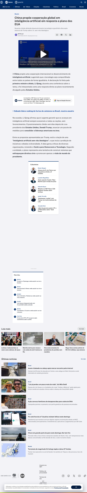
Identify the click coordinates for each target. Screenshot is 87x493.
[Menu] (85, 2)
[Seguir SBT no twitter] (74, 475)
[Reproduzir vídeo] (43, 54)
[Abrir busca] (81, 2)
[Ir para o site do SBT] (22, 476)
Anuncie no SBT (42, 466)
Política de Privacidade (61, 488)
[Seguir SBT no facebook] (68, 475)
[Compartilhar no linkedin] (70, 34)
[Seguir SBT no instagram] (63, 475)
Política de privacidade (43, 472)
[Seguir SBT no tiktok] (85, 475)
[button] (11, 344)
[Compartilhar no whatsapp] (57, 34)
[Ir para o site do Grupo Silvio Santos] (9, 476)
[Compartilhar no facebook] (61, 34)
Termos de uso (42, 477)
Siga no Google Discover (64, 100)
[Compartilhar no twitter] (66, 34)
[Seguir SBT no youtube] (79, 475)
